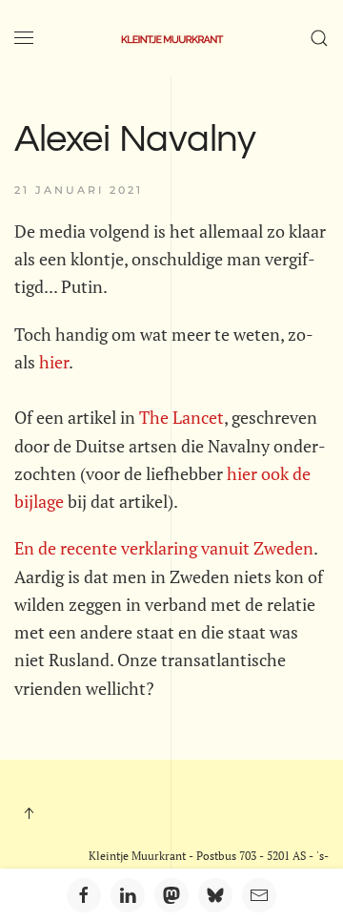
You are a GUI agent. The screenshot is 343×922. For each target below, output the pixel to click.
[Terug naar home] (171, 38)
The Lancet (181, 417)
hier (52, 361)
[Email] (259, 895)
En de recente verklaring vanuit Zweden (163, 547)
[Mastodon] (171, 895)
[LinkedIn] (128, 895)
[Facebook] (84, 895)
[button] (23, 38)
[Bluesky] (215, 895)
